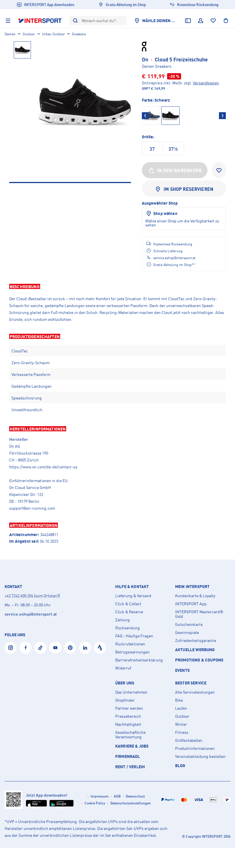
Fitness (181, 732)
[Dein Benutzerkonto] (200, 20)
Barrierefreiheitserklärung (139, 660)
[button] (117, 286)
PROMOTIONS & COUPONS (199, 659)
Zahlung (122, 620)
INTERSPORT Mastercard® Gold (199, 614)
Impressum (100, 796)
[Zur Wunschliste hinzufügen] (219, 170)
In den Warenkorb (179, 170)
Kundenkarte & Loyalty (195, 595)
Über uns (124, 683)
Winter (181, 724)
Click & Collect (128, 603)
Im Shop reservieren (188, 189)
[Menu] (8, 20)
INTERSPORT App (191, 603)
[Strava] (100, 648)
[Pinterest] (70, 648)
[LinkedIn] (85, 648)
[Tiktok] (40, 648)
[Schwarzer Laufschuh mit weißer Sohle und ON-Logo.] (84, 102)
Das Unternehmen (131, 692)
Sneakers (79, 34)
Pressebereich (128, 716)
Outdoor (29, 34)
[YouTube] (55, 648)
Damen (10, 34)
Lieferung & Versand (133, 595)
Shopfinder (125, 700)
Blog (180, 765)
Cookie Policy (95, 803)
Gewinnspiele (187, 632)
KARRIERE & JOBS (131, 746)
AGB (117, 796)
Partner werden (129, 708)
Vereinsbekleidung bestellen (200, 756)
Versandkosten (206, 82)
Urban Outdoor (53, 34)
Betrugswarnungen (132, 652)
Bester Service (190, 683)
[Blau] (151, 115)
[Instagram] (11, 648)
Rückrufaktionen (130, 644)
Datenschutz (135, 796)
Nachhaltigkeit (128, 724)
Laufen (181, 708)
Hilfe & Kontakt (132, 586)
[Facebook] (25, 648)
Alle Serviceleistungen (195, 692)
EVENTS (182, 670)
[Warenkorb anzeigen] (225, 20)
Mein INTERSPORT (192, 586)
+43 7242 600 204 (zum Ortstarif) (32, 595)
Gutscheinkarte (189, 624)
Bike (179, 700)
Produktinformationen (195, 748)
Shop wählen (165, 213)
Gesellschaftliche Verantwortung (130, 734)
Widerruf (123, 668)
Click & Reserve (129, 612)
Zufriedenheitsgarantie (195, 640)
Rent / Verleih (130, 766)
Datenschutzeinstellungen (130, 803)
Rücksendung (127, 628)
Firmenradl (127, 756)
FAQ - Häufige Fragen (134, 636)
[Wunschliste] (213, 20)
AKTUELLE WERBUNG (195, 649)
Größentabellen (188, 740)
